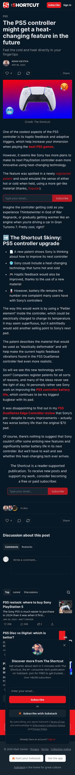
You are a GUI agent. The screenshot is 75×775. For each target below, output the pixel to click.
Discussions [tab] (31, 592)
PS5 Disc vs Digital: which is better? (24, 635)
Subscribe (54, 5)
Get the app (55, 758)
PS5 (5, 16)
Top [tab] (7, 592)
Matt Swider (26, 619)
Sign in (67, 5)
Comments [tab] (11, 547)
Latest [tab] (16, 592)
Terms (45, 749)
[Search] (68, 592)
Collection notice (61, 749)
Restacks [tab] (27, 547)
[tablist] (18, 547)
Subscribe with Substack (40, 713)
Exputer (34, 188)
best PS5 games (41, 147)
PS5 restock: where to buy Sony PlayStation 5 (27, 605)
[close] (64, 645)
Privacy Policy (39, 729)
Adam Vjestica (20, 61)
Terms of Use (57, 721)
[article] (37, 613)
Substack (19, 767)
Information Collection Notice (49, 725)
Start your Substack (27, 758)
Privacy (34, 749)
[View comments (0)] (19, 73)
